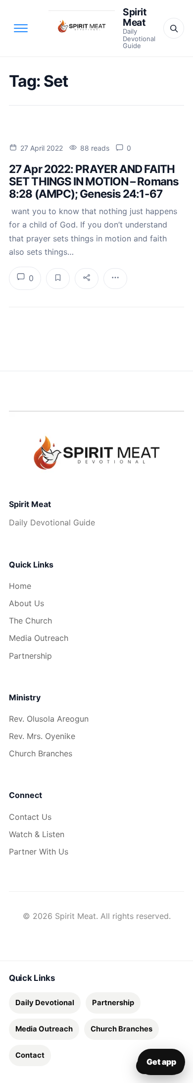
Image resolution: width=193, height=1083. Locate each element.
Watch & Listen (36, 834)
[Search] (173, 28)
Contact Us (30, 817)
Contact (30, 1055)
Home (20, 586)
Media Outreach (38, 638)
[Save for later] (58, 278)
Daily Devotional (44, 1002)
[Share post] (86, 278)
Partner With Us (38, 851)
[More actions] (115, 278)
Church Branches (40, 753)
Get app (161, 1062)
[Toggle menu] (21, 28)
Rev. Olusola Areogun (49, 719)
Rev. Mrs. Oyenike (42, 736)
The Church (30, 621)
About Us (26, 603)
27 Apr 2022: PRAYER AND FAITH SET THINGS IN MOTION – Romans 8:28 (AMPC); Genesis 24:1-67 (94, 181)
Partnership (30, 656)
